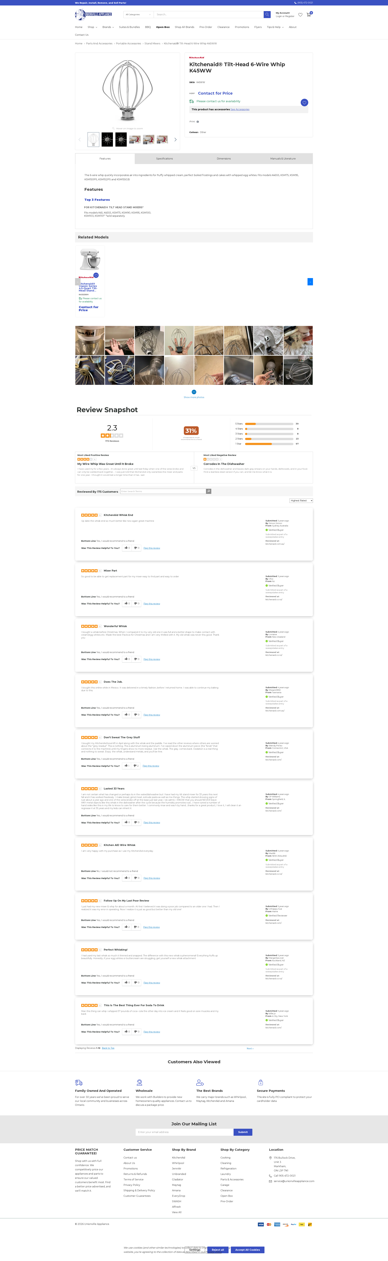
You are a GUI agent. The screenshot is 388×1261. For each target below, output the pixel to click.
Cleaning (226, 1163)
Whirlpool (178, 1163)
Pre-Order (227, 1201)
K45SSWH (84, 294)
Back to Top (108, 1048)
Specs (164, 158)
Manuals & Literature (283, 158)
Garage (225, 1185)
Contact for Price (215, 93)
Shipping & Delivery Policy (139, 1190)
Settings (194, 1249)
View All (177, 1212)
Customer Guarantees (137, 1195)
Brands (106, 27)
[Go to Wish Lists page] (300, 14)
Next (250, 1048)
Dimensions (224, 158)
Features (105, 158)
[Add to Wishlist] (304, 102)
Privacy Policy (132, 1185)
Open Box (227, 1195)
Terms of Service (134, 1179)
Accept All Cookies (247, 1249)
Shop (91, 27)
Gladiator (177, 1179)
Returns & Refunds (135, 1174)
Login (279, 16)
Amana (176, 1190)
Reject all (218, 1249)
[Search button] (267, 14)
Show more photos (194, 397)
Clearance (227, 1190)
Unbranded (179, 1174)
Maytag (176, 1185)
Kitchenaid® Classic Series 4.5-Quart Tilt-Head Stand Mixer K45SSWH (89, 287)
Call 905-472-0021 (285, 1175)
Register (289, 16)
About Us (129, 1163)
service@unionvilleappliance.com (294, 1181)
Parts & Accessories (232, 1179)
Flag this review (152, 548)
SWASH (176, 1201)
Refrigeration (228, 1168)
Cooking (226, 1157)
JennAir (176, 1168)
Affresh (176, 1206)
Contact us (130, 1157)
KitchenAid (178, 1157)
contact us (213, 101)
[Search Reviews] (208, 491)
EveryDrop (178, 1195)
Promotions (131, 1168)
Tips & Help (274, 27)
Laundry (226, 1174)
